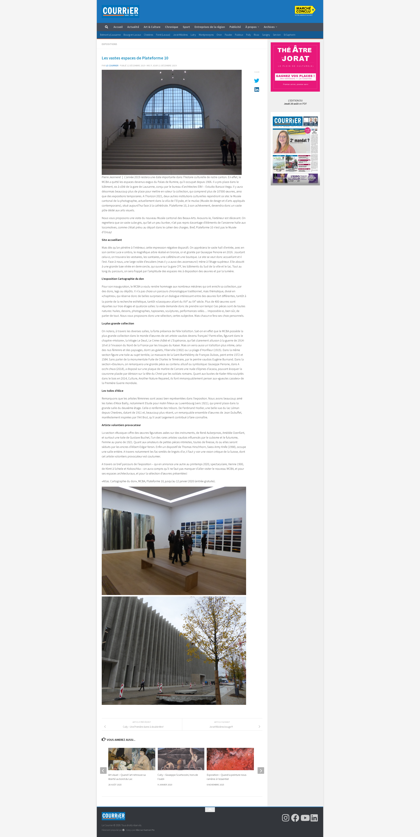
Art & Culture (152, 27)
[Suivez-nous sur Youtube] (305, 818)
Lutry (193, 34)
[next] (261, 770)
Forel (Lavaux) (163, 34)
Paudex (228, 34)
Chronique (171, 27)
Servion (277, 34)
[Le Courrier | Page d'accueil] (120, 11)
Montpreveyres (206, 34)
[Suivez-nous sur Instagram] (286, 818)
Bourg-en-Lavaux (132, 34)
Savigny (266, 34)
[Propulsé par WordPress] (123, 830)
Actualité (133, 27)
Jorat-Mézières (180, 34)
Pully (248, 34)
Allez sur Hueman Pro (145, 830)
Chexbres (148, 34)
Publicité (235, 27)
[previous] (103, 770)
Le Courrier (112, 65)
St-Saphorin (289, 34)
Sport (186, 27)
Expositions (109, 44)
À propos (251, 27)
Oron (219, 34)
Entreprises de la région (210, 27)
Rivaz (256, 34)
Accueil (118, 27)
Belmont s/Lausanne (110, 34)
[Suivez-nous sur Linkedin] (314, 818)
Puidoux (239, 34)
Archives (269, 27)
